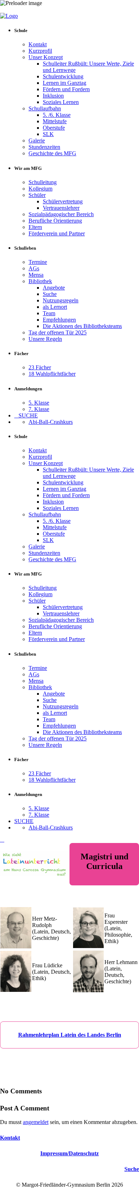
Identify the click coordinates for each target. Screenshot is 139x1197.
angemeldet (35, 1122)
